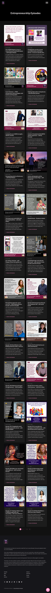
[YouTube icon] (7, 582)
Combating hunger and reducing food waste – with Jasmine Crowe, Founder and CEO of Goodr (36, 262)
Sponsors (28, 571)
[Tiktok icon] (12, 582)
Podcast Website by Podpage (18, 588)
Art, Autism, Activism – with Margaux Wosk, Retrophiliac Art (14, 261)
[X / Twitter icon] (21, 582)
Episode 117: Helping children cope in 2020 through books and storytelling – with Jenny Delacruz (14, 512)
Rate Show (28, 573)
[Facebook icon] (9, 582)
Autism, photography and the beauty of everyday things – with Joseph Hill (36, 178)
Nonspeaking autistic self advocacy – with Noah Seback (14, 177)
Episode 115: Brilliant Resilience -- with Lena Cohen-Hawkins (36, 511)
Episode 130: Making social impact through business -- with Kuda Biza (14, 386)
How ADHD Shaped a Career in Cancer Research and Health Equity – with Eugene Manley (14, 51)
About (5, 573)
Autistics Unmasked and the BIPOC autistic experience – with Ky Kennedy (36, 135)
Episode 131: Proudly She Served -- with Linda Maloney (36, 345)
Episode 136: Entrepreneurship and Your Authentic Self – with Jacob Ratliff (36, 304)
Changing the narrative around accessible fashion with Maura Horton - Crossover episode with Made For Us (36, 52)
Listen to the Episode (11, 63)
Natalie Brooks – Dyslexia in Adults (36, 218)
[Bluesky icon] (19, 582)
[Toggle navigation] (47, 3)
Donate (27, 575)
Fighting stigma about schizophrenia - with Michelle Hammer (36, 92)
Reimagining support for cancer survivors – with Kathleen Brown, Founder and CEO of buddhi (14, 304)
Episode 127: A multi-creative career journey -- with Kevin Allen (36, 386)
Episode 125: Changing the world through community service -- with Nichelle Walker (14, 428)
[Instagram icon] (4, 582)
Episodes (5, 571)
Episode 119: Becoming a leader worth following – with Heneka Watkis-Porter (35, 470)
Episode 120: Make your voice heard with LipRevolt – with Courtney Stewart (14, 470)
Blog (5, 575)
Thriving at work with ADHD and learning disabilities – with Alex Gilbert (14, 220)
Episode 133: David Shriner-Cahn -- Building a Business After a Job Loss (14, 345)
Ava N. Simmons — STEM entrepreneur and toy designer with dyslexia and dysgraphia (14, 93)
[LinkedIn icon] (14, 582)
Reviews (5, 577)
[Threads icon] (16, 582)
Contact (27, 577)
